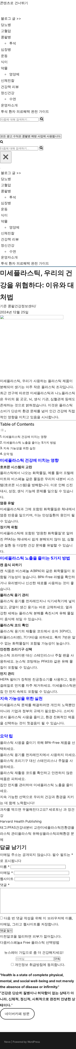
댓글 (5, 885)
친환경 (66, 827)
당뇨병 (6, 25)
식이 (4, 62)
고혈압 (6, 31)
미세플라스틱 (51, 827)
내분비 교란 (32, 827)
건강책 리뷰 (10, 87)
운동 (4, 56)
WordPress (33, 1041)
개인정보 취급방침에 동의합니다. (39, 964)
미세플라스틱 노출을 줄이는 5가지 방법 (29, 442)
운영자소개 (9, 105)
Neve (7, 1041)
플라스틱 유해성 (30, 833)
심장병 (6, 49)
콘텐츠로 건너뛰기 (14, 3)
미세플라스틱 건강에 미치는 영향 (25, 436)
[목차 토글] (3, 431)
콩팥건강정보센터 (21, 306)
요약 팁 (8, 454)
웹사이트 (7, 879)
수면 (12, 99)
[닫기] (5, 157)
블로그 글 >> (11, 18)
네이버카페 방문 (17, 1014)
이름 (5, 866)
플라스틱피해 (53, 833)
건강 (19, 827)
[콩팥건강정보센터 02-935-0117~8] (18, 10)
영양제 (14, 74)
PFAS (12, 827)
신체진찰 (7, 80)
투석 (12, 43)
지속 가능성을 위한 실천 (19, 448)
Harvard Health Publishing (21, 821)
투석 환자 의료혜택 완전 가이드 (25, 111)
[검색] (42, 119)
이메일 (6, 873)
